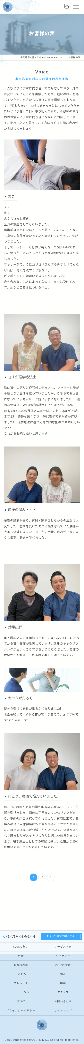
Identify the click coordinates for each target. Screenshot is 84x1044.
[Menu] (75, 6)
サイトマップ (63, 1011)
